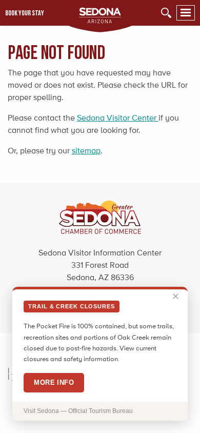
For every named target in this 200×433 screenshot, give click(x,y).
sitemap (86, 150)
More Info (54, 382)
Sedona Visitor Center (117, 118)
